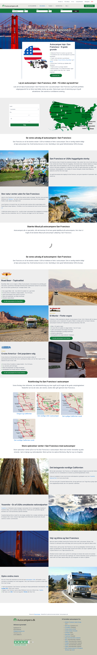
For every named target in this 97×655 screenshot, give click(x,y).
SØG (76, 11)
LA (2, 207)
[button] (93, 1)
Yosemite (3, 508)
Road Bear (68, 60)
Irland (72, 650)
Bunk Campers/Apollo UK (71, 648)
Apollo (66, 644)
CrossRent (67, 627)
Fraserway (68, 636)
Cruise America (62, 60)
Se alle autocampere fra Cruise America (14, 372)
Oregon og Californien (24, 414)
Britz (66, 639)
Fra (25, 9)
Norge (79, 622)
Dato (37, 9)
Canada (75, 630)
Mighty (67, 641)
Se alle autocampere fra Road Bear (13, 301)
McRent (67, 622)
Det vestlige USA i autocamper (48, 416)
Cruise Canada (68, 630)
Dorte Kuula (37, 614)
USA (11, 592)
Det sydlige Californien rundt (72, 416)
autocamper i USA (30, 579)
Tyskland (72, 622)
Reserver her (55, 75)
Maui (66, 637)
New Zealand (77, 637)
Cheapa (67, 643)
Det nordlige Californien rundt (24, 440)
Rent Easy (67, 625)
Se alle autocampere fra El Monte (61, 338)
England (80, 648)
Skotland (67, 650)
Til (48, 9)
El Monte (67, 632)
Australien (70, 637)
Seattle (41, 590)
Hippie (66, 646)
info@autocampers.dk (19, 631)
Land (13, 9)
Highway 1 (11, 199)
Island (76, 622)
